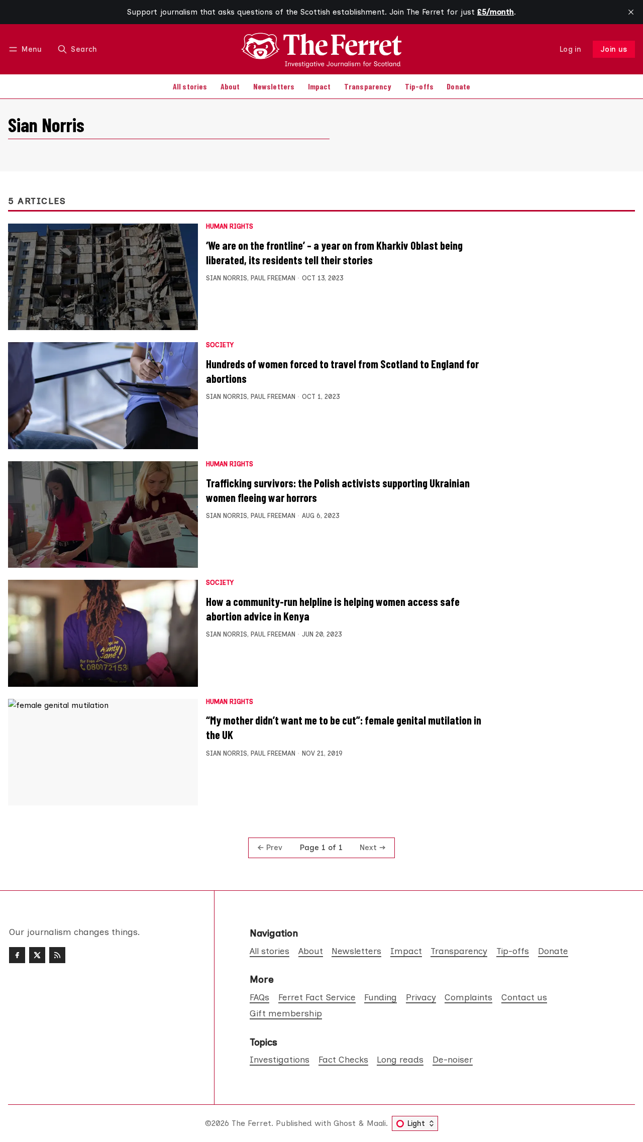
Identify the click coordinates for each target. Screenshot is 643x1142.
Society (220, 345)
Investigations (279, 1059)
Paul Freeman (273, 278)
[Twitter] (37, 955)
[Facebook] (17, 955)
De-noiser (453, 1059)
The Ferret (251, 1123)
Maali (376, 1123)
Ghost (345, 1123)
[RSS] (57, 955)
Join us (614, 49)
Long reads (400, 1059)
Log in (570, 49)
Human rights (229, 227)
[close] (631, 12)
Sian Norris (226, 278)
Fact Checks (343, 1059)
